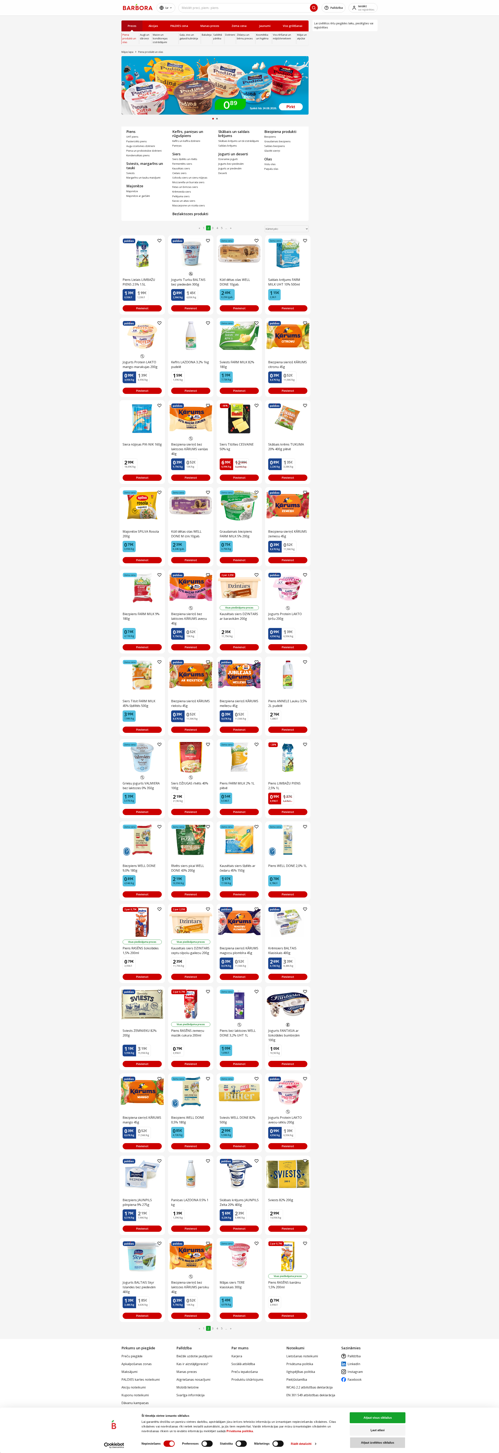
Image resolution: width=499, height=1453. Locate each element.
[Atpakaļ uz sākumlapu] (138, 7)
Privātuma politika (239, 1431)
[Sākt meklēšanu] (314, 8)
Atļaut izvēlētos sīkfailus (377, 1442)
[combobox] (248, 7)
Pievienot (142, 308)
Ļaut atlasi (378, 1430)
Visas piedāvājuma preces (239, 607)
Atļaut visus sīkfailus (378, 1417)
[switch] (207, 1444)
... (226, 228)
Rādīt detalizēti (301, 1443)
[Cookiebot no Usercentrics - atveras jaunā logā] (114, 1445)
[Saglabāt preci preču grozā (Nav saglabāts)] (159, 240)
